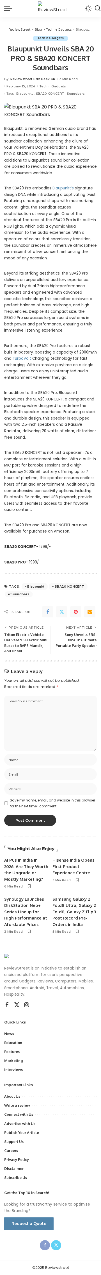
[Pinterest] (75, 611)
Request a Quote (29, 1223)
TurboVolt (22, 358)
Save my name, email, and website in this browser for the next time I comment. (52, 803)
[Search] (97, 8)
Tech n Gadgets (50, 38)
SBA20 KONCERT (50, 94)
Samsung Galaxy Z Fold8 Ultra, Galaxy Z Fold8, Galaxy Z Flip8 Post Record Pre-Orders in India (74, 911)
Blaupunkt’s (63, 188)
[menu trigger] (9, 8)
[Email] (89, 611)
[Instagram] (26, 1005)
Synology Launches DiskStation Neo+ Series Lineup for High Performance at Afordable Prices (25, 911)
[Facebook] (47, 611)
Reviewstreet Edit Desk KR (33, 79)
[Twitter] (61, 611)
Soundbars (75, 94)
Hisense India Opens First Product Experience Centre (73, 866)
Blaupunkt (24, 94)
